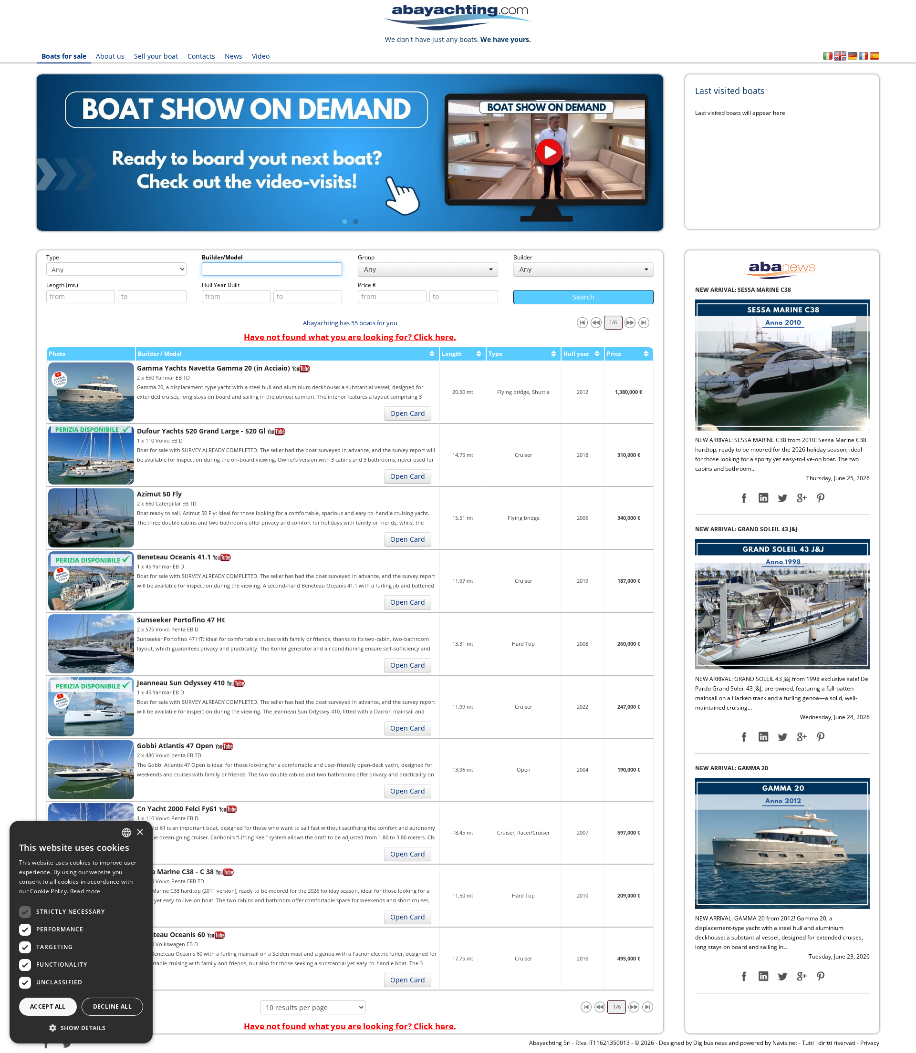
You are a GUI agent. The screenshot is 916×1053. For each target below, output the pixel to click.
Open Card (407, 413)
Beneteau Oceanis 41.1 (174, 556)
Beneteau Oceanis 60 (171, 934)
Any (370, 269)
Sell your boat (156, 56)
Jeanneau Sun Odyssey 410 (181, 682)
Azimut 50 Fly (159, 493)
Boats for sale (64, 56)
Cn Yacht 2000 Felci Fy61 (177, 808)
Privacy (869, 1043)
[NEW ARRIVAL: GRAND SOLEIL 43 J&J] (782, 365)
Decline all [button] (112, 1006)
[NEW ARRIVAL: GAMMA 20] (782, 603)
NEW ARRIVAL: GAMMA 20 (731, 529)
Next (677, 152)
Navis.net (784, 1043)
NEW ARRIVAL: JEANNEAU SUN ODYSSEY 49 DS (760, 768)
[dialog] (81, 932)
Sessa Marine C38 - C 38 (175, 871)
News (233, 56)
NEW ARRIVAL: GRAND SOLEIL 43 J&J (746, 290)
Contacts (201, 56)
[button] (81, 1028)
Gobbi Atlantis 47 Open (175, 745)
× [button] (139, 832)
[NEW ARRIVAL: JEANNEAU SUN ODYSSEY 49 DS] (782, 843)
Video (261, 56)
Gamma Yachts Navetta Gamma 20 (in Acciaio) (213, 367)
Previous (22, 152)
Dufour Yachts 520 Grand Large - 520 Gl (201, 430)
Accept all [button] (48, 1006)
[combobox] (126, 832)
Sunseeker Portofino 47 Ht (181, 619)
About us (110, 56)
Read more (85, 891)
